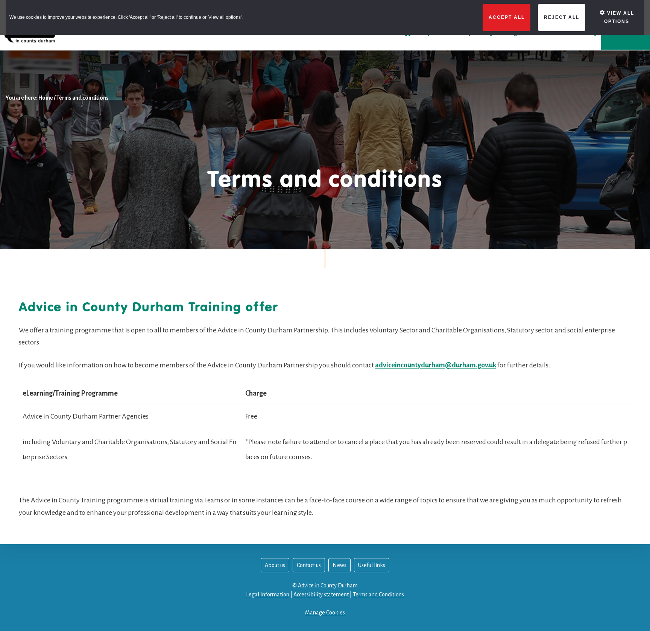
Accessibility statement (321, 595)
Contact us (309, 565)
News (339, 565)
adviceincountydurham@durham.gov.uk (435, 365)
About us (275, 565)
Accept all (507, 17)
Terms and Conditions (378, 595)
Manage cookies (325, 613)
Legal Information (267, 595)
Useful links (371, 565)
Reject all (561, 17)
